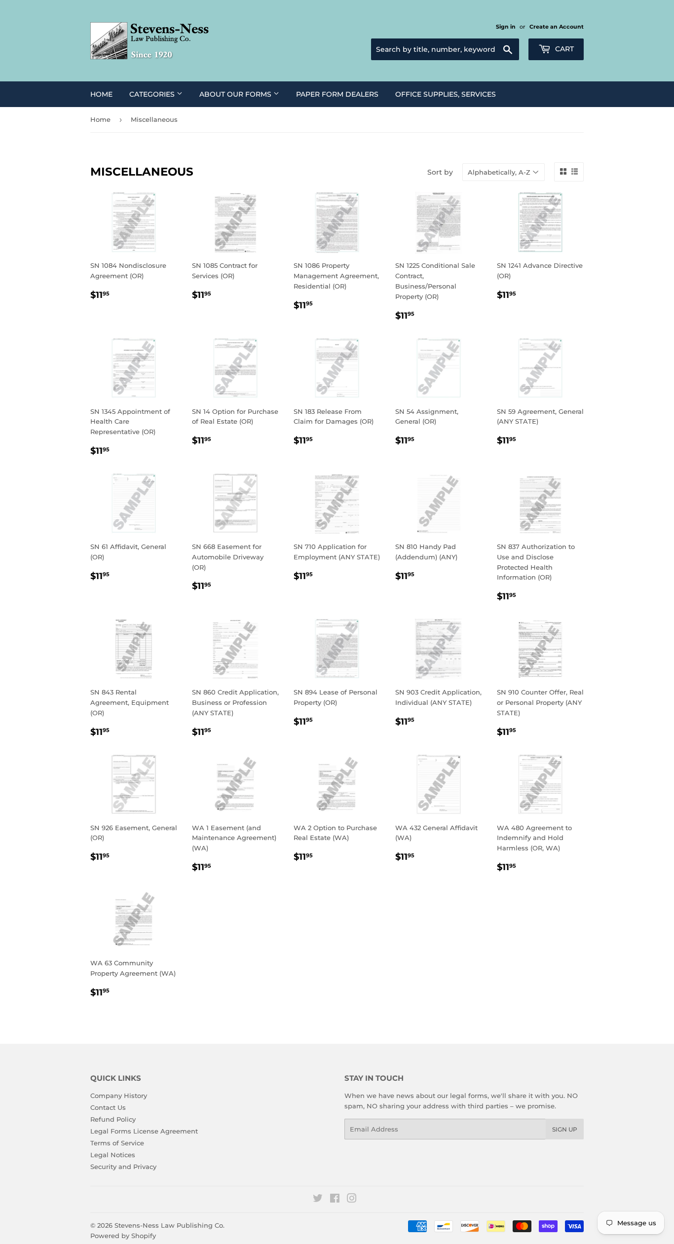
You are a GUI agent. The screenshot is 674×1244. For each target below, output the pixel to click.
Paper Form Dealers (337, 94)
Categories (153, 94)
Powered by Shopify (123, 1236)
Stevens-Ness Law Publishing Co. (169, 1225)
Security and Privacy (123, 1167)
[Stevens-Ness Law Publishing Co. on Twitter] (318, 1200)
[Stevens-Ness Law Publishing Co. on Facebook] (335, 1200)
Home (101, 94)
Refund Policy (113, 1119)
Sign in (506, 26)
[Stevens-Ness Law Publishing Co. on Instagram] (352, 1200)
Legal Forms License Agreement (144, 1131)
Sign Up (564, 1129)
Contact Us (108, 1107)
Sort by (440, 172)
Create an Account (556, 26)
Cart (563, 48)
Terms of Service (117, 1143)
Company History (118, 1095)
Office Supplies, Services (445, 94)
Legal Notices (112, 1155)
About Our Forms (236, 94)
